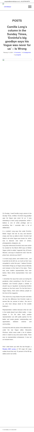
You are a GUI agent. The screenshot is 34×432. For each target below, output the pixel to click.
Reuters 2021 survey (9, 349)
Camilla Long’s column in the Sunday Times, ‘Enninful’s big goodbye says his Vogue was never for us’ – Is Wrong (17, 38)
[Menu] (28, 6)
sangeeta (18, 55)
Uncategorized (27, 52)
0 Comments (17, 52)
